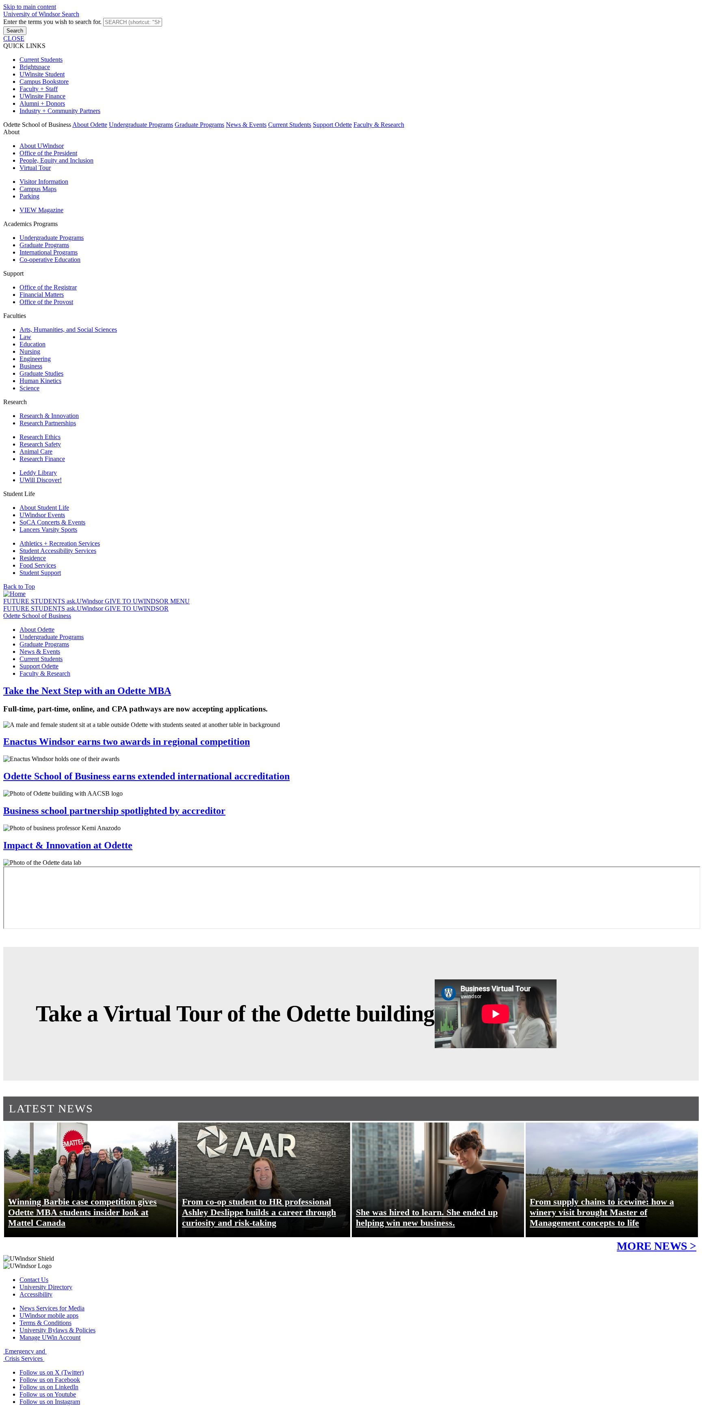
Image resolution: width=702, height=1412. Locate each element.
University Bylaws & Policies (57, 1330)
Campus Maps (38, 188)
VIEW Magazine (41, 210)
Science (29, 388)
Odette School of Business (37, 615)
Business (31, 366)
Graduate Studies (41, 373)
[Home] (14, 593)
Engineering (35, 358)
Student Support (40, 572)
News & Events (246, 124)
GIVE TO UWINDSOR (137, 601)
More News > (656, 1246)
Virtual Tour (35, 167)
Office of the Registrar (48, 287)
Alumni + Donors (42, 103)
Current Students (41, 59)
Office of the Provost (46, 301)
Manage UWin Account (50, 1337)
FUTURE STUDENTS (35, 601)
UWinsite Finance (42, 96)
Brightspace (35, 66)
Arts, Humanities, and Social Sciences (68, 329)
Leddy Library (38, 472)
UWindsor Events (42, 514)
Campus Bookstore (44, 81)
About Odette (89, 124)
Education (33, 344)
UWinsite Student (42, 74)
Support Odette (332, 124)
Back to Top (19, 586)
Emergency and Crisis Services (25, 1355)
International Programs (49, 252)
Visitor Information (44, 181)
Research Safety (40, 444)
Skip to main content (29, 6)
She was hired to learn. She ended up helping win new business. (427, 1217)
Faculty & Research (378, 124)
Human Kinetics (40, 380)
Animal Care (36, 451)
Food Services (38, 565)
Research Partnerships (48, 423)
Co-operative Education (50, 259)
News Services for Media (52, 1308)
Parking (29, 196)
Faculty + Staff (39, 88)
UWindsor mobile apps (49, 1315)
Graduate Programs (199, 124)
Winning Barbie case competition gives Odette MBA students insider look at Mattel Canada (82, 1212)
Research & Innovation (49, 415)
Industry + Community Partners (60, 110)
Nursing (30, 351)
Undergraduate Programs (141, 124)
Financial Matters (42, 294)
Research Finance (42, 458)
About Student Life (44, 507)
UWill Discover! (41, 479)
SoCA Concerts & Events (52, 522)
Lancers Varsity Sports (48, 529)
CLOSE (13, 38)
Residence (33, 558)
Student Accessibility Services (58, 550)
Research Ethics (40, 436)
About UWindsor (42, 145)
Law (25, 336)
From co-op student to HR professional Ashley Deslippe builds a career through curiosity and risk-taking (259, 1212)
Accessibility (36, 1294)
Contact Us (34, 1279)
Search (14, 31)
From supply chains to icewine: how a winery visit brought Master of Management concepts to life (602, 1212)
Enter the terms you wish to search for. (53, 21)
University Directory (46, 1287)
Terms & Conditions (46, 1322)
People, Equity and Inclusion (56, 160)
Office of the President (48, 153)
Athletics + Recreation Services (60, 543)
